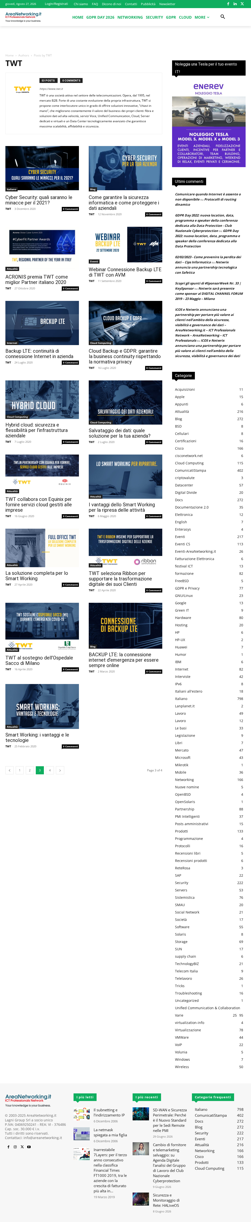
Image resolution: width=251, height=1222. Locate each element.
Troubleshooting (188, 993)
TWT (8, 209)
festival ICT (184, 566)
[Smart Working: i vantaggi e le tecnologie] (42, 706)
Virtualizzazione (188, 1030)
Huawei (181, 647)
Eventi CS (182, 544)
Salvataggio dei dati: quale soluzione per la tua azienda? (120, 433)
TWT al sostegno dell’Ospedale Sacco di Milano (39, 660)
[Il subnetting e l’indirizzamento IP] (82, 1113)
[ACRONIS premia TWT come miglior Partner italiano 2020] (42, 249)
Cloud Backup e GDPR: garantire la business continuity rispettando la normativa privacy (125, 356)
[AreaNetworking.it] (23, 17)
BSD (178, 426)
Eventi (94, 261)
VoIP (178, 1044)
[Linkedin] (235, 4)
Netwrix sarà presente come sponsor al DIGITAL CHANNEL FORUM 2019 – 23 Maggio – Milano (209, 293)
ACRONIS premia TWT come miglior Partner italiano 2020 (36, 279)
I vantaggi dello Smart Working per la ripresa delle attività (122, 507)
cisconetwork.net (189, 455)
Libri (178, 742)
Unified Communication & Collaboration (207, 1008)
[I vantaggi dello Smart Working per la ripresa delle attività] (125, 477)
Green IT (182, 610)
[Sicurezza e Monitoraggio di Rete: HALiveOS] (141, 1199)
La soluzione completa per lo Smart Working (36, 575)
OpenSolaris (185, 801)
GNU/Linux (184, 595)
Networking (184, 779)
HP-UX (180, 639)
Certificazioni (185, 441)
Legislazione (185, 735)
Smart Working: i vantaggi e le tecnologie (37, 737)
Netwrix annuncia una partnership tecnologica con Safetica (206, 267)
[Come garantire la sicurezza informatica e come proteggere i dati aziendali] (125, 168)
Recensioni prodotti (191, 860)
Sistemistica (185, 897)
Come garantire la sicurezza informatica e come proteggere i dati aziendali (124, 202)
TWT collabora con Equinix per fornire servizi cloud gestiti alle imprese (38, 504)
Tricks (180, 985)
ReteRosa (182, 868)
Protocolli (182, 846)
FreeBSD (182, 580)
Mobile (180, 772)
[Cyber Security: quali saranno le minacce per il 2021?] (42, 168)
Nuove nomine (187, 787)
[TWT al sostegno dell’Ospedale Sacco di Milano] (42, 627)
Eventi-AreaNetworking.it (195, 551)
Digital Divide (186, 492)
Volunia (181, 1052)
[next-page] (60, 770)
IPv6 (178, 684)
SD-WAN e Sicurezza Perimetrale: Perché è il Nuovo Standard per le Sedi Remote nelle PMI (170, 1120)
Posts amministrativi (191, 823)
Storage (181, 941)
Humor (180, 654)
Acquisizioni (185, 389)
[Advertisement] (125, 39)
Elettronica (184, 514)
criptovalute (185, 477)
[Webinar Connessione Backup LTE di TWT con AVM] (125, 245)
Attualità (12, 268)
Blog (93, 189)
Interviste (182, 676)
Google (180, 603)
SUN (178, 949)
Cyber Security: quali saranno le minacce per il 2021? (38, 200)
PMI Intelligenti (187, 816)
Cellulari (182, 433)
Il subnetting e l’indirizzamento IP (109, 1112)
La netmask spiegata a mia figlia (110, 1132)
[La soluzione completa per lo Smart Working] (42, 548)
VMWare (182, 1037)
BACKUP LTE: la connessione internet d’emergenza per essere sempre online (124, 660)
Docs (179, 499)
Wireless (182, 1066)
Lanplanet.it (185, 706)
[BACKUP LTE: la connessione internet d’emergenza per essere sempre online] (125, 626)
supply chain (185, 956)
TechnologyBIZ (187, 963)
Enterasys (183, 529)
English (181, 522)
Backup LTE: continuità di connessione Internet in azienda (39, 353)
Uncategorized (187, 1000)
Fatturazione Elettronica (194, 558)
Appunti (181, 404)
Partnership (184, 809)
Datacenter (184, 485)
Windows (182, 1059)
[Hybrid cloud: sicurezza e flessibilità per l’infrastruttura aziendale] (42, 399)
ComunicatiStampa (190, 470)
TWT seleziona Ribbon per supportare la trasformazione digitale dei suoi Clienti (120, 578)
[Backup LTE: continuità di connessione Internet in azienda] (42, 323)
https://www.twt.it (51, 89)
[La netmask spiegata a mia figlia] (82, 1133)
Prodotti (181, 831)
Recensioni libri (188, 853)
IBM (178, 661)
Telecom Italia (186, 971)
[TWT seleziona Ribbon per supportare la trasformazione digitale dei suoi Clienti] (125, 548)
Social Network (187, 912)
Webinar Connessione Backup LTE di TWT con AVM (125, 272)
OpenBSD (183, 794)
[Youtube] (28, 1147)
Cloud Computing (100, 343)
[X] (242, 4)
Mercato (181, 750)
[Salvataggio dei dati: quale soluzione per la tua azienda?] (125, 402)
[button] (223, 17)
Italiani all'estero (188, 691)
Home (9, 55)
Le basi (181, 728)
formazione (184, 573)
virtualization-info (189, 1022)
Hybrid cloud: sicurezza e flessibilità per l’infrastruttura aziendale (36, 430)
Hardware (183, 617)
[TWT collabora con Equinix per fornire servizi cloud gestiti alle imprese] (42, 474)
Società (181, 919)
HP (177, 632)
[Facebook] (228, 4)
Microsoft (182, 757)
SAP (178, 875)
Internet (12, 343)
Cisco (179, 448)
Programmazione (189, 838)
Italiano (11, 189)
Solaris (180, 934)
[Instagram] (15, 1147)
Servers (181, 890)
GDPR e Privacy (187, 588)
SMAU (180, 904)
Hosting (181, 625)
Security (181, 882)
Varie (179, 1015)
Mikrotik (181, 765)
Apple (180, 396)
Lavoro (180, 713)
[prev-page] (9, 770)
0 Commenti (70, 209)
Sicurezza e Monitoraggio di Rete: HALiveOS (166, 1200)
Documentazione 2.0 (192, 507)
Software (182, 927)
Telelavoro (183, 978)
